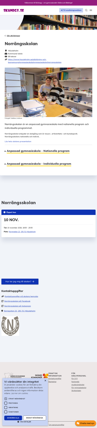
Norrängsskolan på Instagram (17, 306)
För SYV (74, 379)
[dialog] (25, 402)
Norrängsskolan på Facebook (17, 301)
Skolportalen (76, 391)
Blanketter (52, 382)
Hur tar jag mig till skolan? (18, 281)
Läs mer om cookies (19, 393)
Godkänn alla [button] (13, 418)
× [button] (45, 381)
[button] (8, 94)
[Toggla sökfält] (86, 10)
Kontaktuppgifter (54, 379)
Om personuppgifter (56, 425)
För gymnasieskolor (78, 388)
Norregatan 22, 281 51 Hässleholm (22, 232)
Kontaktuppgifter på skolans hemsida (21, 296)
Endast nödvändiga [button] (34, 418)
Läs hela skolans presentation (18, 141)
